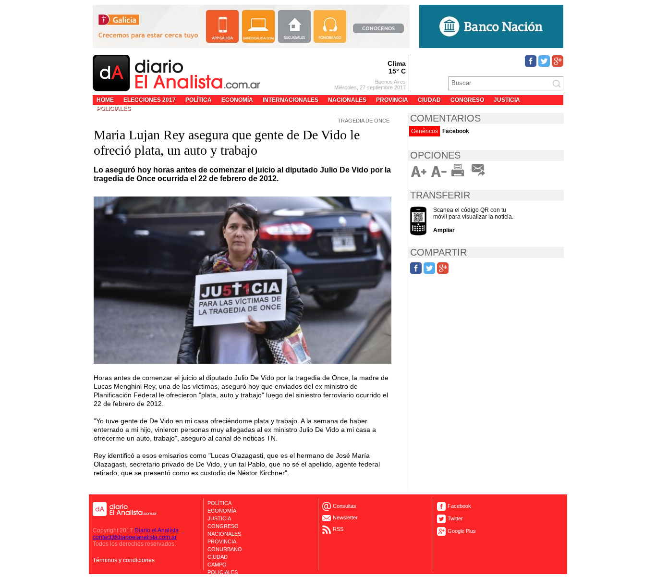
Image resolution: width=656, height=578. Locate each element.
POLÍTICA (198, 100)
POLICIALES (114, 108)
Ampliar (444, 230)
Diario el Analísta (156, 530)
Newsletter (345, 517)
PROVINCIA (392, 100)
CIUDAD (429, 100)
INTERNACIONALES (290, 100)
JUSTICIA (507, 100)
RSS (338, 529)
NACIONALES (347, 100)
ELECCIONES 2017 (149, 100)
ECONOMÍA (237, 100)
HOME (105, 100)
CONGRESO (467, 100)
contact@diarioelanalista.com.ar (135, 537)
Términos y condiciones (124, 560)
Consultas (344, 506)
